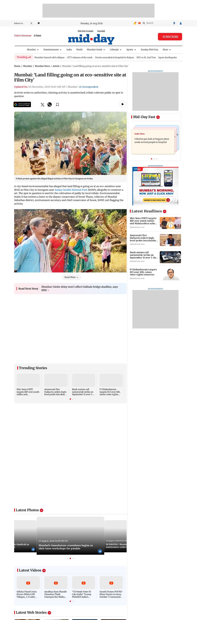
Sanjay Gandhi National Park (71, 189)
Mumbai (31, 49)
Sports (130, 49)
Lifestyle (114, 49)
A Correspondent (88, 86)
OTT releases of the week (79, 57)
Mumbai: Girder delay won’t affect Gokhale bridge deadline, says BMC (79, 288)
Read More (70, 277)
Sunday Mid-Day (149, 49)
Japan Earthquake (167, 57)
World (79, 49)
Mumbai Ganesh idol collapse (49, 57)
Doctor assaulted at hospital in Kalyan (114, 57)
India (69, 49)
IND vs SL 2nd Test (146, 57)
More (165, 49)
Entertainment (51, 49)
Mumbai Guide (94, 49)
